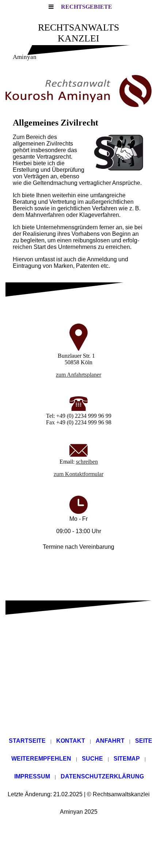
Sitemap (127, 758)
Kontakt (70, 741)
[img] (78, 91)
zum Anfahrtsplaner (78, 375)
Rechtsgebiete (86, 7)
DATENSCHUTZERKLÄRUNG (102, 776)
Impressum (32, 776)
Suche (92, 758)
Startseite (27, 741)
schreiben (87, 462)
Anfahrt (110, 741)
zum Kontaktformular (78, 474)
